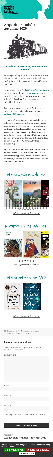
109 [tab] (28, 209)
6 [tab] (21, 200)
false (7, 193)
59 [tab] (43, 204)
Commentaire (10, 355)
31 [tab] (6, 202)
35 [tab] (18, 202)
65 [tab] (18, 205)
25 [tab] (32, 201)
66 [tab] (21, 205)
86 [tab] (35, 206)
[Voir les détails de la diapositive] (13, 193)
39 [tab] (29, 202)
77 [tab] (9, 206)
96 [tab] (21, 208)
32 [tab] (9, 202)
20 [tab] (18, 201)
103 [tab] (40, 208)
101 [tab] (35, 208)
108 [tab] (25, 209)
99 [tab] (29, 208)
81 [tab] (21, 206)
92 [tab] (9, 208)
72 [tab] (38, 205)
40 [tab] (32, 202)
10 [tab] (32, 200)
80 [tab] (18, 206)
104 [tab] (43, 208)
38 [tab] (26, 202)
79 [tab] (15, 206)
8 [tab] (26, 200)
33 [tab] (12, 202)
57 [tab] (38, 204)
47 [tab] (9, 204)
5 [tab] (18, 200)
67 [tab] (23, 205)
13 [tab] (40, 200)
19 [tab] (15, 201)
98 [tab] (26, 208)
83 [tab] (26, 206)
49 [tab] (15, 204)
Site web (7, 405)
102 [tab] (38, 208)
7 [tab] (23, 200)
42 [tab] (38, 202)
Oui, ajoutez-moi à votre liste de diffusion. (25, 415)
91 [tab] (6, 208)
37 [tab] (23, 202)
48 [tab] (12, 204)
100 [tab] (32, 208)
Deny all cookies (39, 450)
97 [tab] (23, 208)
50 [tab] (18, 204)
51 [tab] (21, 204)
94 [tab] (15, 208)
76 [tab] (6, 206)
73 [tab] (40, 205)
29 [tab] (43, 201)
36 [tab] (21, 202)
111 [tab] (33, 209)
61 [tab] (6, 205)
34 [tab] (15, 202)
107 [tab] (22, 209)
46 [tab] (6, 204)
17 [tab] (9, 201)
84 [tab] (29, 206)
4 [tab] (15, 200)
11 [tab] (35, 200)
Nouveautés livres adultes (22, 333)
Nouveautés (8, 333)
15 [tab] (46, 200)
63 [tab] (12, 205)
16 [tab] (6, 201)
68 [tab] (26, 205)
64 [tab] (15, 205)
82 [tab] (23, 206)
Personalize (27, 454)
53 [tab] (26, 204)
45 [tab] (46, 202)
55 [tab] (32, 204)
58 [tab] (40, 204)
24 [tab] (29, 201)
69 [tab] (29, 205)
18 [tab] (12, 201)
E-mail (7, 395)
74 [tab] (43, 205)
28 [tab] (40, 201)
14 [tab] (43, 200)
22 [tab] (23, 201)
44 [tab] (43, 202)
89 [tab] (43, 206)
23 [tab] (26, 201)
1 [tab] (6, 200)
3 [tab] (12, 200)
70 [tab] (32, 205)
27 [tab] (38, 201)
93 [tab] (12, 208)
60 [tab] (46, 204)
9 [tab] (29, 200)
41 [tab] (35, 202)
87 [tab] (38, 206)
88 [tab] (40, 206)
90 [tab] (46, 206)
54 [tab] (29, 204)
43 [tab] (40, 202)
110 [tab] (30, 209)
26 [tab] (35, 201)
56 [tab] (35, 204)
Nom (6, 386)
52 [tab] (23, 204)
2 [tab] (9, 200)
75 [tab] (46, 205)
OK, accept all (15, 450)
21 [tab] (21, 201)
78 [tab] (12, 206)
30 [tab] (46, 201)
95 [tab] (18, 208)
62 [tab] (9, 205)
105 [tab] (46, 208)
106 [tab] (19, 209)
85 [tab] (32, 206)
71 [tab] (35, 205)
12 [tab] (38, 200)
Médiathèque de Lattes (31, 331)
